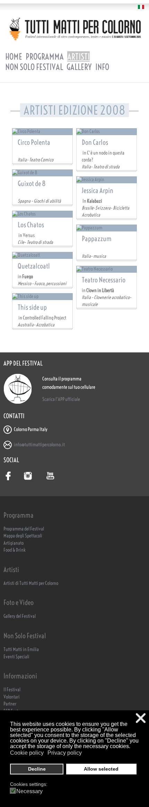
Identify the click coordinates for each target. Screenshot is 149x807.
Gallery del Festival (19, 616)
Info (102, 67)
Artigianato (13, 543)
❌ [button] (140, 718)
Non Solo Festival (34, 67)
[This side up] (42, 296)
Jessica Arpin (97, 190)
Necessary (29, 791)
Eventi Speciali (16, 657)
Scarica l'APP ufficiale (61, 399)
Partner (9, 704)
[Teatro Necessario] (106, 269)
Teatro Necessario (103, 279)
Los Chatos (31, 224)
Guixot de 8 (32, 183)
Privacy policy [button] (64, 753)
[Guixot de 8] (42, 172)
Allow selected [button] (101, 769)
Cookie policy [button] (27, 753)
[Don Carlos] (106, 131)
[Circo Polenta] (42, 131)
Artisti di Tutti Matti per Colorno (30, 583)
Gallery (79, 67)
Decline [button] (37, 769)
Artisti (78, 56)
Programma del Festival (23, 529)
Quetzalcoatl (34, 266)
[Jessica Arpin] (106, 179)
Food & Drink (14, 550)
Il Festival (11, 690)
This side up (32, 307)
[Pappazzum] (106, 228)
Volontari (11, 697)
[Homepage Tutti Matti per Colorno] (74, 29)
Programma (45, 56)
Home (13, 56)
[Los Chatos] (42, 214)
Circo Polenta (34, 142)
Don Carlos (95, 142)
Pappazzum (97, 238)
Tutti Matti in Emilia (21, 649)
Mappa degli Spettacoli (22, 536)
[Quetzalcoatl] (42, 255)
